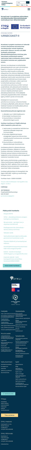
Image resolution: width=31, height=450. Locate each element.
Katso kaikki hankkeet (12, 265)
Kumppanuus (4, 366)
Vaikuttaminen (6, 362)
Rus (27, 5)
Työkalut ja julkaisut (6, 370)
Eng (17, 5)
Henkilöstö (4, 401)
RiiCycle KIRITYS (8, 213)
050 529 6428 (9, 429)
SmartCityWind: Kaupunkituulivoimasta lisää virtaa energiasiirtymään (15, 247)
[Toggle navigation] (29, 9)
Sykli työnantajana (20, 381)
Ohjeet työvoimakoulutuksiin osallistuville (21, 322)
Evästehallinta (4, 444)
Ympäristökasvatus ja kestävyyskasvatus (6, 350)
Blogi (16, 366)
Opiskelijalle (20, 311)
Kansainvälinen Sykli (20, 386)
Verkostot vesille (8, 233)
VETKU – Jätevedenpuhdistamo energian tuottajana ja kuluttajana (15, 218)
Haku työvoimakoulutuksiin (8, 325)
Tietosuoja (3, 406)
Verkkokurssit (19, 331)
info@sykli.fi (4, 427)
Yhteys (3, 399)
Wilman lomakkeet (20, 327)
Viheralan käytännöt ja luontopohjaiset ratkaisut (15, 242)
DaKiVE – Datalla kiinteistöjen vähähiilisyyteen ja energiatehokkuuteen (15, 253)
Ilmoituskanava (5, 410)
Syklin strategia (19, 373)
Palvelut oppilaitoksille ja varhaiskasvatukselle (21, 342)
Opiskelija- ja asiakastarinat (19, 369)
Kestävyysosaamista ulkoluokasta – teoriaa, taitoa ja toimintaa (14, 228)
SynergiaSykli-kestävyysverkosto (20, 351)
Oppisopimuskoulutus (21, 324)
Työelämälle (19, 336)
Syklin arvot (18, 371)
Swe (22, 5)
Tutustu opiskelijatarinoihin (8, 329)
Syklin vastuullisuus (20, 379)
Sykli (17, 362)
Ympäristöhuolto (5, 347)
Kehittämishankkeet (6, 364)
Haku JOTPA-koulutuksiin (7, 327)
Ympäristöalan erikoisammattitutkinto (7, 323)
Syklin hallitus (5, 403)
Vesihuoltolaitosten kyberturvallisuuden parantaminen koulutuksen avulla (15, 237)
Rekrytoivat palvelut (20, 345)
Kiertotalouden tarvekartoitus (19, 356)
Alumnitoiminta (5, 372)
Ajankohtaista (19, 364)
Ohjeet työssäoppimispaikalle (21, 347)
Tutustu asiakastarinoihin (22, 353)
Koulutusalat (6, 333)
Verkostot (3, 368)
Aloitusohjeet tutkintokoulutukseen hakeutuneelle (21, 315)
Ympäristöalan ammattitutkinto (5, 319)
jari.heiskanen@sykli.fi (7, 196)
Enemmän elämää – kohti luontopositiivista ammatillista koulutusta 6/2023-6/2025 (13, 259)
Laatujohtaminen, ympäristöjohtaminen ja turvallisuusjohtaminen (7, 337)
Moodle (17, 329)
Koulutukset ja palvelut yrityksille (21, 339)
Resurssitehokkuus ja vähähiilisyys (6, 343)
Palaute (3, 408)
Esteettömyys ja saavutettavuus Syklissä (21, 384)
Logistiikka (4, 340)
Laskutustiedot (5, 405)
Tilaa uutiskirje (9, 415)
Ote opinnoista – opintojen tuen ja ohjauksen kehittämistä (14, 223)
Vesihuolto (4, 345)
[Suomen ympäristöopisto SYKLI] (5, 9)
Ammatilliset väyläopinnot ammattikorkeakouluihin (8, 316)
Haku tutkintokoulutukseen (8, 313)
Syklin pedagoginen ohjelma (20, 376)
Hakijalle (4, 311)
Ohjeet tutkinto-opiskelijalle (22, 318)
